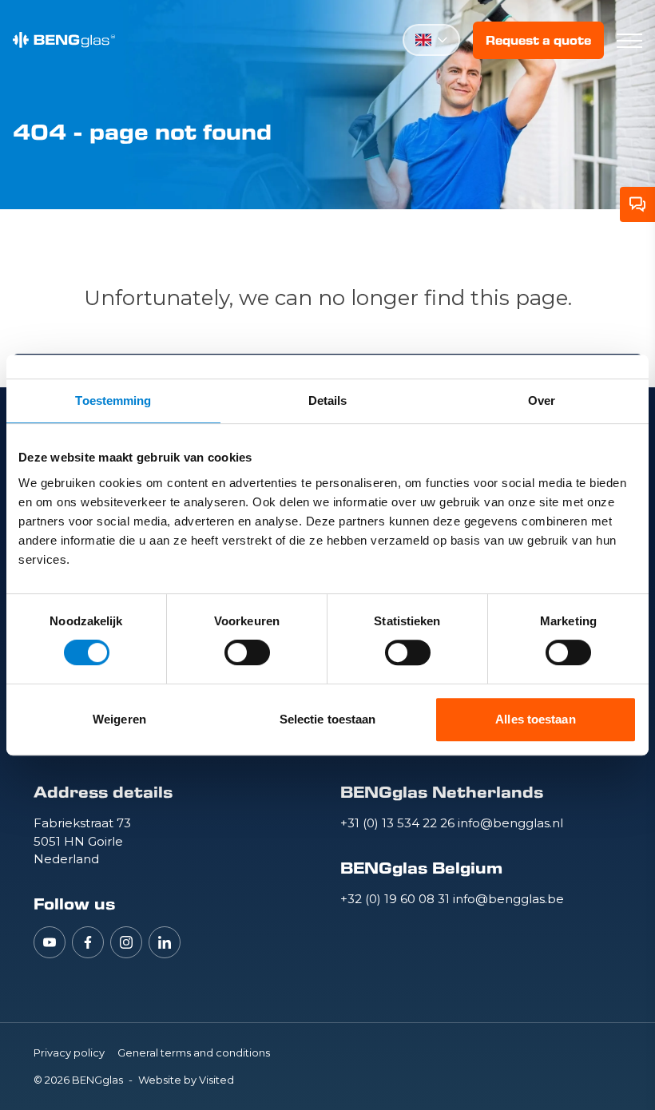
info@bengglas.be (508, 898)
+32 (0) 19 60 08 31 (396, 898)
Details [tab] (327, 400)
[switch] (247, 652)
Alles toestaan (535, 719)
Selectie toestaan (328, 719)
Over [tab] (541, 400)
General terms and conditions (193, 1052)
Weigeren (119, 719)
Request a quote (538, 40)
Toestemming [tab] (113, 400)
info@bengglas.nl (510, 823)
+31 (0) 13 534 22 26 (399, 823)
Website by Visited (186, 1079)
